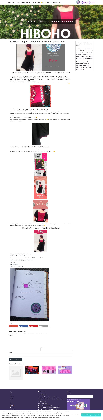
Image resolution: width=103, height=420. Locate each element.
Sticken (28, 2)
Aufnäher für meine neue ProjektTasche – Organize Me (50, 398)
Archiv (68, 393)
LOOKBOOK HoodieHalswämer (45, 405)
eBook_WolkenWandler (43, 403)
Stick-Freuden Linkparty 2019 (16, 266)
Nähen (23, 2)
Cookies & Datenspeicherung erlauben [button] (91, 415)
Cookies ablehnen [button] (76, 415)
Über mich (49, 2)
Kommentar (11, 335)
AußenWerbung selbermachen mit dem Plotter (48, 396)
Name (10, 347)
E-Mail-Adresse (43, 347)
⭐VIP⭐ (43, 2)
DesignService (56, 2)
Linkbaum (17, 2)
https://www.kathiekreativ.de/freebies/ (18, 255)
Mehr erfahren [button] (56, 417)
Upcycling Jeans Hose (43, 394)
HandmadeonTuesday (14, 264)
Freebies (37, 2)
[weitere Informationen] (50, 326)
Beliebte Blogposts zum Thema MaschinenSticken (49, 407)
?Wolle (32, 2)
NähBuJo (33, 117)
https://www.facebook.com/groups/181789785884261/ (21, 260)
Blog (13, 2)
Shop (9, 2)
